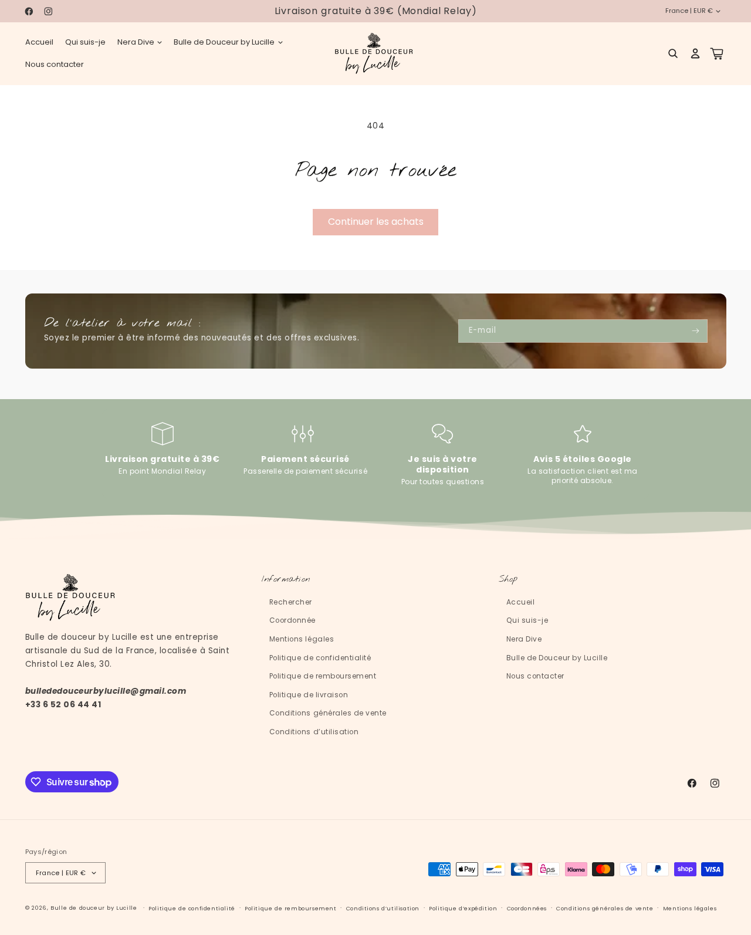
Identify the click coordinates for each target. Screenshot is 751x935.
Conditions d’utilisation (313, 732)
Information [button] (286, 579)
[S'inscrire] (695, 331)
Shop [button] (508, 579)
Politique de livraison (308, 695)
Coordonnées (527, 908)
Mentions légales (301, 639)
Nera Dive (524, 639)
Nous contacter (535, 676)
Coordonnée (292, 620)
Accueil (520, 602)
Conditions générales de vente (328, 713)
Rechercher (290, 602)
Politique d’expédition (463, 908)
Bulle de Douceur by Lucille (557, 658)
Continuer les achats (376, 221)
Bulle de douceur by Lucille (93, 908)
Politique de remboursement (322, 676)
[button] (139, 42)
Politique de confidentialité (320, 658)
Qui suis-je (527, 620)
